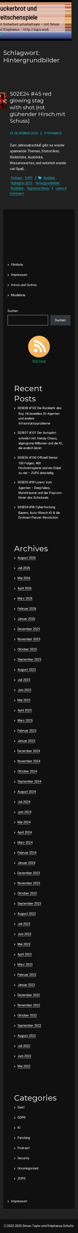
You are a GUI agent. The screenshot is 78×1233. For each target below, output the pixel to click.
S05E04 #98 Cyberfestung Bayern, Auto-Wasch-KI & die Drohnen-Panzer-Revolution (39, 512)
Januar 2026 (26, 619)
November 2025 (29, 639)
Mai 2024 (24, 822)
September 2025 (29, 659)
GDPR (22, 1117)
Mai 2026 (24, 578)
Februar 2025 (27, 731)
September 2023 (29, 903)
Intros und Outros (24, 285)
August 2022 (27, 1036)
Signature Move (38, 188)
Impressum (19, 275)
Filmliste (17, 265)
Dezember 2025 (29, 629)
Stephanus (53, 133)
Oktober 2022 (27, 1015)
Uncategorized (28, 1168)
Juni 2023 (24, 934)
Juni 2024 (24, 812)
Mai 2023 (24, 944)
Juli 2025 (24, 680)
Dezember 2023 (29, 873)
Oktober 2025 (27, 649)
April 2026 (25, 588)
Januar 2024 (26, 863)
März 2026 (25, 598)
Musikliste (18, 295)
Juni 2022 (24, 1056)
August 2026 (27, 558)
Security (23, 1158)
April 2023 (25, 954)
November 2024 (29, 761)
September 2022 (29, 1025)
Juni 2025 (24, 690)
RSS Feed (39, 361)
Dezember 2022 (29, 995)
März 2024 (25, 842)
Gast (21, 1107)
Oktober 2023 (27, 893)
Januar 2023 (26, 985)
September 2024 (29, 781)
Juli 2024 (24, 802)
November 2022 (29, 1005)
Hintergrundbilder (48, 183)
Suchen (13, 311)
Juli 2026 (24, 568)
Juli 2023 (24, 924)
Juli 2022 (24, 1046)
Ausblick (49, 178)
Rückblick (17, 188)
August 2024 (27, 792)
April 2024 (25, 832)
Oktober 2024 (27, 771)
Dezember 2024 (29, 751)
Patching (24, 1138)
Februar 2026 (27, 609)
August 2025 (27, 670)
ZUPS (28, 178)
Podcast (16, 178)
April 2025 (25, 710)
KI (19, 1128)
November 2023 (29, 883)
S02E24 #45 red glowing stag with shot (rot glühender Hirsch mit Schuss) (37, 107)
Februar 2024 (27, 853)
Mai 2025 (24, 700)
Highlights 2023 (21, 183)
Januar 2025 (26, 741)
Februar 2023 (27, 975)
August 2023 (27, 914)
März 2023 (25, 964)
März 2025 (25, 720)
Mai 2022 (24, 1066)
